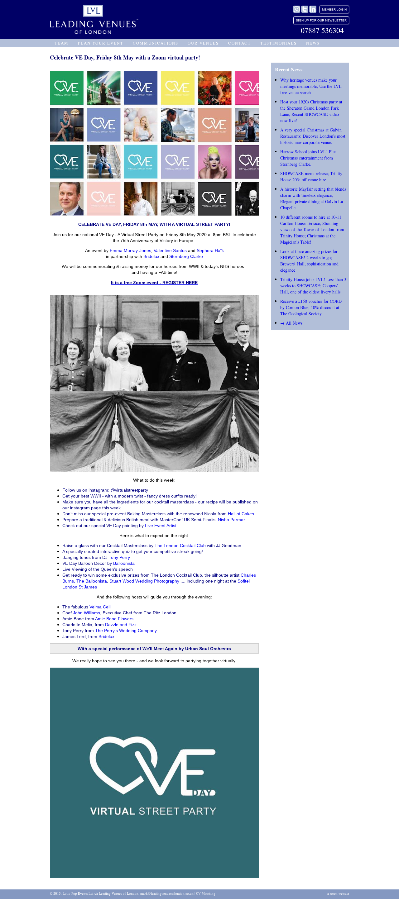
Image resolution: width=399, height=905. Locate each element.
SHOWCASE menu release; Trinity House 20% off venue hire (311, 176)
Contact (239, 43)
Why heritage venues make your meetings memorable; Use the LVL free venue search (311, 86)
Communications (155, 43)
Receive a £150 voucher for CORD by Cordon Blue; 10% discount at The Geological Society (311, 307)
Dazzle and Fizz (121, 624)
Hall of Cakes (241, 513)
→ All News (291, 323)
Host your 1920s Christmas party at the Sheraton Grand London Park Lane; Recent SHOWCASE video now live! (311, 111)
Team (62, 43)
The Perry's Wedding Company (126, 630)
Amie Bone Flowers (114, 618)
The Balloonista (91, 581)
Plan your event (100, 43)
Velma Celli (101, 606)
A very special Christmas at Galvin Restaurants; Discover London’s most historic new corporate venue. (312, 136)
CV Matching (205, 893)
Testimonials (278, 43)
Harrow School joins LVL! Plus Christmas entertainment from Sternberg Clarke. (308, 158)
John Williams (86, 612)
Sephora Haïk (210, 250)
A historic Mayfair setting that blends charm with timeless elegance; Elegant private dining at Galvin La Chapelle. (313, 198)
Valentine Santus (170, 250)
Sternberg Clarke (186, 256)
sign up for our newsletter (321, 20)
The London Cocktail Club (180, 545)
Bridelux (151, 256)
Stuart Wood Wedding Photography (144, 581)
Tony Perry (119, 557)
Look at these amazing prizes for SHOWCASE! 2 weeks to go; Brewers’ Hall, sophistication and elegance (309, 260)
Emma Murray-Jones (130, 250)
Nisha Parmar (231, 519)
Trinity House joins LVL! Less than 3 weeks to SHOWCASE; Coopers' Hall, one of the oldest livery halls (313, 285)
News (313, 43)
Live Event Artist (160, 525)
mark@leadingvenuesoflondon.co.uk (167, 893)
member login (334, 9)
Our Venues (203, 43)
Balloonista (124, 563)
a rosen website (338, 893)
